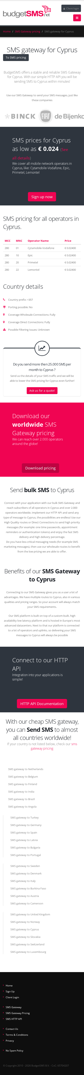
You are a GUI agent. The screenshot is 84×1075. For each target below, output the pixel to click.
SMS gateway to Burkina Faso (28, 888)
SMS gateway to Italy (23, 881)
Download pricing (40, 468)
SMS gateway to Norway (25, 922)
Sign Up (10, 991)
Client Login (12, 997)
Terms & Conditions (17, 1034)
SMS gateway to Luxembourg (28, 952)
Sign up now (42, 196)
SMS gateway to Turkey (24, 817)
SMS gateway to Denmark (26, 873)
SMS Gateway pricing (27, 31)
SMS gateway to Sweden (25, 866)
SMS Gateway (13, 1007)
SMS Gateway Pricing (18, 1013)
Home (7, 31)
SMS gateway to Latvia (24, 840)
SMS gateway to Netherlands (25, 769)
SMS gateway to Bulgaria (25, 847)
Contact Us (12, 1028)
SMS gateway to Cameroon (26, 903)
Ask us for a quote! (42, 390)
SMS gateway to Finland (22, 784)
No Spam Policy (14, 1050)
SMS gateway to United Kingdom (30, 914)
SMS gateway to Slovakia (25, 937)
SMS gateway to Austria (24, 896)
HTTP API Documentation (42, 703)
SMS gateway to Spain (23, 832)
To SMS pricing (16, 57)
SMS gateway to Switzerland (27, 944)
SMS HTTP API (14, 1019)
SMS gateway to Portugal (25, 855)
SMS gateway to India (21, 791)
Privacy (10, 1040)
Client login (72, 8)
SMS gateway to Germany (26, 825)
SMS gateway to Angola (22, 806)
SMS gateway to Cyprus (24, 929)
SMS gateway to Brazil (21, 799)
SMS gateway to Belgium (23, 776)
